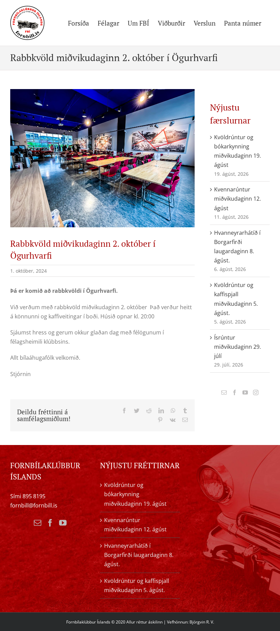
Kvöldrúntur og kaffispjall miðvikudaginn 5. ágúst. (136, 585)
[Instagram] (255, 392)
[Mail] (224, 392)
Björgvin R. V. (202, 622)
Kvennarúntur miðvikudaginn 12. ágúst (237, 199)
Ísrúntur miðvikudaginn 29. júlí (237, 347)
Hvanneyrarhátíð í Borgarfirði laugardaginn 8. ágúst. (138, 555)
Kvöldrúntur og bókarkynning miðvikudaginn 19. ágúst (135, 494)
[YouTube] (245, 392)
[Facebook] (234, 392)
